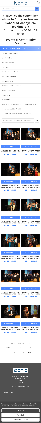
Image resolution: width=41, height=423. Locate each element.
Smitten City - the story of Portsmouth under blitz (19, 104)
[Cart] (38, 3)
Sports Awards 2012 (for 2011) (12, 109)
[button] (37, 120)
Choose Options (10, 146)
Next (29, 352)
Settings (20, 410)
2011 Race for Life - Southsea (11, 72)
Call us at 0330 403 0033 (20, 386)
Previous (9, 348)
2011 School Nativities (9, 76)
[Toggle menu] (3, 3)
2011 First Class (7, 58)
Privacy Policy (8, 392)
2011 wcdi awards (7, 81)
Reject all (20, 415)
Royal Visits (6, 100)
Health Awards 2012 (8, 90)
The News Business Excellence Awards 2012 (16, 114)
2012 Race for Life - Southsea (11, 86)
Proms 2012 (6, 95)
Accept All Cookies (20, 419)
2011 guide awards (8, 63)
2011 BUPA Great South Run (11, 53)
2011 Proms (5, 67)
